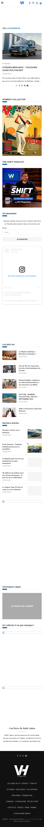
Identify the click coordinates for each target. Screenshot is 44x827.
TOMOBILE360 (27, 795)
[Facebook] (30, 3)
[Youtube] (41, 3)
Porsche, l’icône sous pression (11, 431)
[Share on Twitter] (22, 85)
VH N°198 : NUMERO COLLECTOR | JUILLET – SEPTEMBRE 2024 (29, 396)
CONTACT (25, 783)
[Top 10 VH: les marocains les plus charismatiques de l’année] (9, 369)
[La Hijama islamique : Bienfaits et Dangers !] (9, 355)
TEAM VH (33, 783)
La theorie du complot (22, 606)
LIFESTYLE (12, 807)
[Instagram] (37, 3)
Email (4, 228)
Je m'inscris (22, 239)
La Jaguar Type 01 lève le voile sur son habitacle (12, 488)
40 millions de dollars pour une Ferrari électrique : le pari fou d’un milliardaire (13, 475)
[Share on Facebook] (19, 85)
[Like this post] (16, 85)
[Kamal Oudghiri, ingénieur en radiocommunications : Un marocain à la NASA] (9, 384)
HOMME (33, 807)
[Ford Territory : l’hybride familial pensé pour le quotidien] (35, 448)
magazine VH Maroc (31, 819)
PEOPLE (20, 807)
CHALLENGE (20, 789)
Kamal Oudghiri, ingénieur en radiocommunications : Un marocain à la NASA (29, 382)
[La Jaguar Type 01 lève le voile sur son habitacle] (35, 491)
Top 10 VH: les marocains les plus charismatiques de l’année (29, 368)
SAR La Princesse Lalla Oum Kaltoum (30, 410)
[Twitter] (33, 3)
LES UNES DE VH (13, 783)
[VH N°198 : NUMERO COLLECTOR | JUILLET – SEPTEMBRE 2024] (9, 398)
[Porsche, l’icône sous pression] (35, 433)
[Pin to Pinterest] (24, 85)
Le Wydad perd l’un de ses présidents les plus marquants (13, 461)
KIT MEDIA (11, 789)
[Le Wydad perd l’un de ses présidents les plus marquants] (35, 462)
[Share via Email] (27, 85)
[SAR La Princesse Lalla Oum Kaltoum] (9, 412)
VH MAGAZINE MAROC (22, 813)
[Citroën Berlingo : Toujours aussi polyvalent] (22, 46)
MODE (27, 807)
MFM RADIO (16, 795)
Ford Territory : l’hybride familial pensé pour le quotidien (12, 446)
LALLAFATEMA (31, 789)
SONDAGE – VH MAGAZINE (16, 801)
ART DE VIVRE (32, 801)
